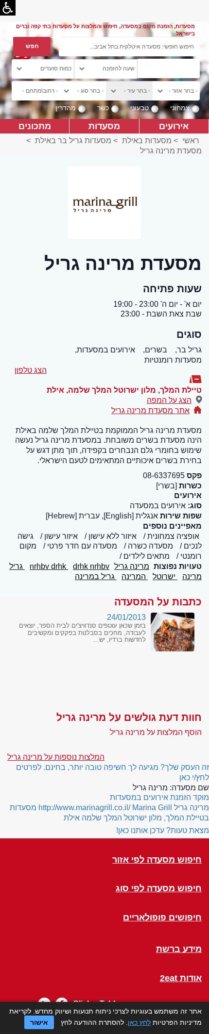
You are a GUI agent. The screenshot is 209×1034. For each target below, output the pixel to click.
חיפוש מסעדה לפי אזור (157, 860)
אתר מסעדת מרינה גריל (150, 410)
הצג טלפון (31, 370)
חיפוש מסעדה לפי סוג (159, 888)
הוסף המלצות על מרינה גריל (156, 732)
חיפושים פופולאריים (162, 917)
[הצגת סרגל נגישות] (8, 8)
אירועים (174, 126)
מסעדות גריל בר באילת (73, 140)
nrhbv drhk (49, 566)
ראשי (190, 140)
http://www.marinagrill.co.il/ (84, 807)
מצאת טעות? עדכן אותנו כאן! (162, 830)
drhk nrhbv (91, 566)
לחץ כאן (139, 1022)
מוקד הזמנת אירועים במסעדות (159, 797)
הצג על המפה (169, 400)
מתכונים (34, 126)
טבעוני (139, 108)
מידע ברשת (179, 949)
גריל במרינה (96, 576)
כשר (103, 108)
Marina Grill (152, 807)
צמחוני (180, 108)
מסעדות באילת (147, 140)
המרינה (135, 576)
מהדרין (65, 108)
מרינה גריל (131, 566)
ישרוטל (165, 576)
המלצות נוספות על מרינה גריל (55, 757)
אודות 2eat (181, 978)
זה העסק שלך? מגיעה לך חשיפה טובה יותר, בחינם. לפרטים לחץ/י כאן (112, 772)
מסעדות (104, 126)
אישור (39, 1022)
